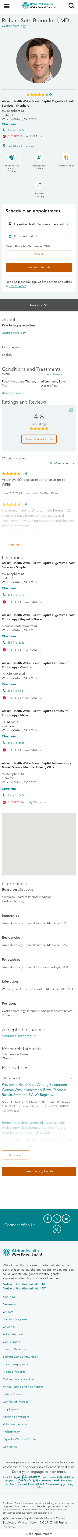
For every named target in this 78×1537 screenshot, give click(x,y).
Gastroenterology (14, 332)
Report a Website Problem (20, 1439)
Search (70, 2)
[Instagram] (57, 1229)
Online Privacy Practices (18, 1379)
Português (66, 1480)
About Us (9, 1297)
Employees (10, 1409)
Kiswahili (32, 1484)
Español (7, 1477)
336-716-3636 (15, 642)
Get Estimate (11, 1342)
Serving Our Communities (20, 1356)
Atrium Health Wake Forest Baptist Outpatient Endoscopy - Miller (35, 713)
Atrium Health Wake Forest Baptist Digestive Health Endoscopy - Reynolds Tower (39, 617)
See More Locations (20, 146)
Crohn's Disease (51, 374)
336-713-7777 (15, 130)
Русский (21, 1484)
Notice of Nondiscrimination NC (24, 1284)
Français (52, 1477)
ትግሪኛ (41, 1484)
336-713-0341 (15, 690)
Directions (9, 124)
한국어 (36, 1480)
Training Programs (15, 1319)
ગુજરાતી (62, 1477)
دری (44, 1477)
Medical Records (14, 1371)
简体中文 (35, 1477)
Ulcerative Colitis (13, 393)
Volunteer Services (15, 1424)
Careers (8, 1312)
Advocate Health (14, 1334)
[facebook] (47, 1218)
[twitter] (57, 1218)
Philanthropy (11, 1431)
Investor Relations (15, 1349)
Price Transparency (15, 1364)
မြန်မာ (25, 1477)
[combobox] (39, 236)
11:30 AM (39, 254)
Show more (15, 1155)
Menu (7, 4)
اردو (63, 1484)
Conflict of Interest (15, 1401)
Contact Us (10, 1446)
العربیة (17, 1477)
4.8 (47, 94)
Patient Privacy (12, 1394)
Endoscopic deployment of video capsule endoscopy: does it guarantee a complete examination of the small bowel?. (33, 1127)
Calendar (9, 1327)
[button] (39, 224)
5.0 (22, 473)
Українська (52, 1484)
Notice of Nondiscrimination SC (24, 1288)
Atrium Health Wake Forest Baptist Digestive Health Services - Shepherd (39, 103)
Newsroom (10, 1304)
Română (9, 1484)
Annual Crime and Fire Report (23, 1386)
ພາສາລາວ (47, 1480)
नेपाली (56, 1480)
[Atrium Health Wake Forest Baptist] (39, 1253)
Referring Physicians (16, 1416)
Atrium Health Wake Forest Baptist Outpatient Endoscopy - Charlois (35, 665)
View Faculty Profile (39, 1171)
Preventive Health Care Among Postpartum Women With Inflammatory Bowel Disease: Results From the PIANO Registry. (34, 1089)
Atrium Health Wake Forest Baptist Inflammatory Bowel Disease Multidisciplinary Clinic (36, 765)
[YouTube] (66, 1218)
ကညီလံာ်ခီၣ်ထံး (23, 1480)
